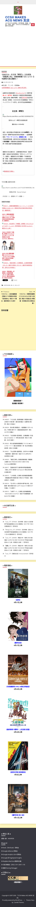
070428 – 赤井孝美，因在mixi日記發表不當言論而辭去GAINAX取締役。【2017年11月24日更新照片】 (18, 524)
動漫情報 (4, 71)
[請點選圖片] (18, 880)
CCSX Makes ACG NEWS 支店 (17, 19)
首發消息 (24, 98)
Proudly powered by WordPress (12, 900)
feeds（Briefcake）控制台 (11, 848)
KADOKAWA (7, 285)
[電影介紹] (18, 597)
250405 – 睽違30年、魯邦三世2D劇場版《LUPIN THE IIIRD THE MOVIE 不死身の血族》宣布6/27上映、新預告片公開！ (18, 540)
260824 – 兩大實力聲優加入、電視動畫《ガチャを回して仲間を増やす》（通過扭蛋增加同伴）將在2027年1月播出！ (18, 430)
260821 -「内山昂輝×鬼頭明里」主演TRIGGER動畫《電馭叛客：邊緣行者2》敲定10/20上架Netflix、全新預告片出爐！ (18, 454)
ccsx (7, 522)
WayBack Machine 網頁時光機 (12, 861)
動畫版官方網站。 (9, 171)
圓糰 (7, 546)
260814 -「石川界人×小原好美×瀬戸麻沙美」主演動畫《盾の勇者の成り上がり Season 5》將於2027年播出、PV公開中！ (18, 486)
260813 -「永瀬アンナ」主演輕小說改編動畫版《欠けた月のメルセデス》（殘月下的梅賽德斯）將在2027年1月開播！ (18, 494)
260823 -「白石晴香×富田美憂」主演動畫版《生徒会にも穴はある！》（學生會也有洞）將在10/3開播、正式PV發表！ (18, 438)
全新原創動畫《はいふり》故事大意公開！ (14, 88)
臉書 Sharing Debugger (10, 868)
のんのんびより (20, 93)
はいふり (17, 285)
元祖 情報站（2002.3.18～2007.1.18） (14, 865)
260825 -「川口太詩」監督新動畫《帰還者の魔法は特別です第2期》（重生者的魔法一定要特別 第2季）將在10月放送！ (18, 422)
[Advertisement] (18, 47)
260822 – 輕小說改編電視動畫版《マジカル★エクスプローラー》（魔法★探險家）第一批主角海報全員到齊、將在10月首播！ (18, 446)
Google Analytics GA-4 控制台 (12, 854)
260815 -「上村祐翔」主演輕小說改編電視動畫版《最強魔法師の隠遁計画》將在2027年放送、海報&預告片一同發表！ (18, 478)
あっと (12, 285)
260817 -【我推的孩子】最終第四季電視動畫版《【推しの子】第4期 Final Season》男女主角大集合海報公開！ (18, 470)
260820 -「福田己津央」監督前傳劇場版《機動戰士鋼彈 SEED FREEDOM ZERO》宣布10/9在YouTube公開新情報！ (18, 462)
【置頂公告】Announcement (20, 553)
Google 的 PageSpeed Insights (12, 858)
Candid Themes (19, 902)
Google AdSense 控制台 (10, 851)
